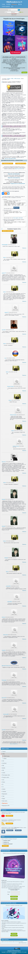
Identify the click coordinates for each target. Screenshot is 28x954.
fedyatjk (3, 499)
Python (3, 782)
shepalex (4, 650)
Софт (3, 796)
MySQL (3, 767)
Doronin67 (4, 697)
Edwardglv (4, 680)
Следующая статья (20, 163)
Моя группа (18, 830)
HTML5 (5, 758)
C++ (3, 786)
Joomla (3, 772)
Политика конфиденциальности (14, 950)
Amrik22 (3, 729)
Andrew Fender (10, 386)
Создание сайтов (6, 840)
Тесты (12, 6)
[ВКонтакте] (3, 193)
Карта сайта (4, 800)
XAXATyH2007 (5, 244)
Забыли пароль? (14, 14)
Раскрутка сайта (5, 777)
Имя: (8, 894)
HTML (3, 753)
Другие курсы (14, 898)
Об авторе (8, 4)
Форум (3, 798)
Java (3, 779)
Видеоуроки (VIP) (5, 805)
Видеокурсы (14, 4)
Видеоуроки (4, 793)
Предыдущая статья (8, 163)
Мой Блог (20, 4)
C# (2, 784)
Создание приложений (7, 843)
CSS (3, 760)
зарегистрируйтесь (14, 743)
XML (3, 770)
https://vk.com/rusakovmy (14, 177)
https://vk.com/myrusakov (14, 173)
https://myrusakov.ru (19, 168)
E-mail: (8, 892)
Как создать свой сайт (18, 217)
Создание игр (6, 842)
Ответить (24, 248)
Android (3, 789)
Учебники (4, 791)
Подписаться (9, 815)
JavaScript (4, 763)
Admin (4, 257)
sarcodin (4, 329)
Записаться (14, 933)
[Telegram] (8, 193)
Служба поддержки (6, 6)
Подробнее (24, 72)
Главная (3, 4)
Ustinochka (5, 634)
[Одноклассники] (5, 193)
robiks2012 (8, 586)
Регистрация (14, 13)
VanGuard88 (5, 714)
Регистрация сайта (6, 775)
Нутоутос (4, 461)
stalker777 (4, 273)
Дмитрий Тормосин (6, 665)
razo (5, 358)
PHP (3, 765)
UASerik (3, 617)
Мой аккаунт (9, 830)
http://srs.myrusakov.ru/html (10, 158)
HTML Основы (7, 756)
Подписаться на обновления (17, 183)
